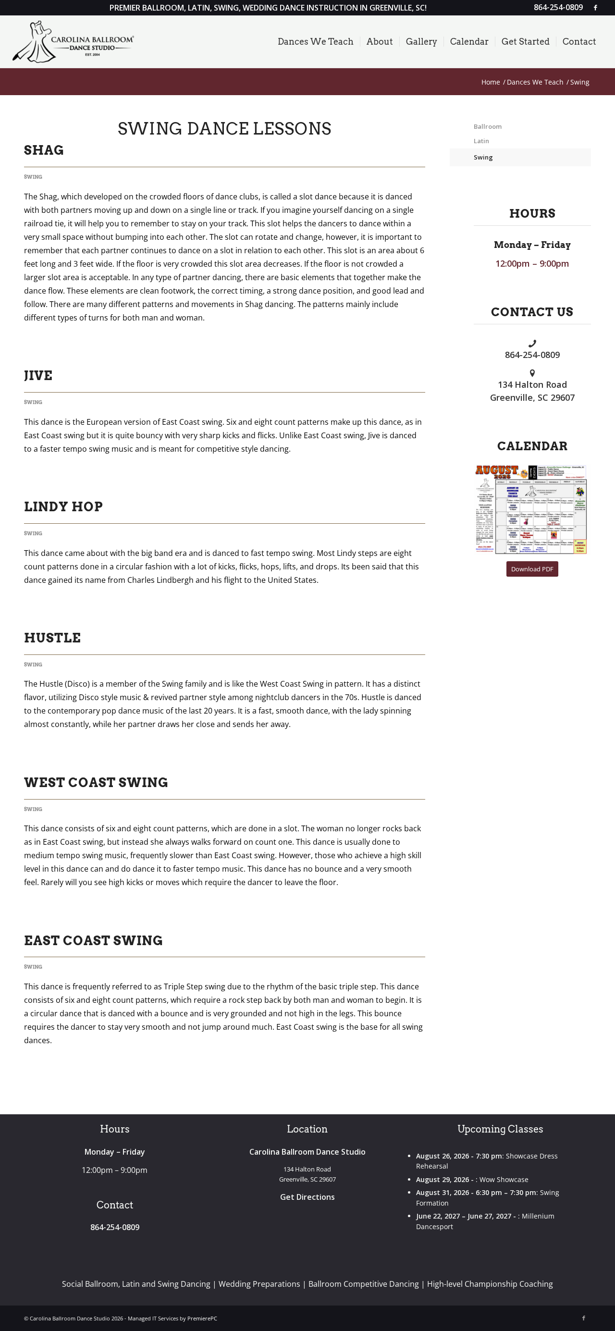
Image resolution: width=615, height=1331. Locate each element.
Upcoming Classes (500, 1129)
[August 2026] (532, 509)
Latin (481, 140)
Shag (44, 150)
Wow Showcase (504, 1179)
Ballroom (488, 126)
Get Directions (307, 1197)
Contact (115, 1205)
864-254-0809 (532, 354)
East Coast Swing (93, 940)
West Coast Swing (96, 782)
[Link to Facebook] (595, 7)
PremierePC (202, 1318)
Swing (33, 177)
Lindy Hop (63, 506)
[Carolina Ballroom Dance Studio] (73, 42)
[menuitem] (556, 8)
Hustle (52, 637)
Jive (38, 375)
